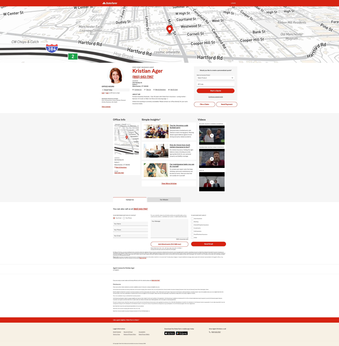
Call (103, 93)
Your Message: (156, 221)
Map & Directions (121, 167)
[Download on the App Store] (169, 333)
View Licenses (106, 106)
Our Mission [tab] (164, 199)
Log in (233, 3)
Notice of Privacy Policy (130, 334)
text (107, 93)
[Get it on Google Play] (182, 333)
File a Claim (204, 104)
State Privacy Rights (144, 334)
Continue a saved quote (215, 96)
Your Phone (129, 218)
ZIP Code (200, 84)
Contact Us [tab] (130, 200)
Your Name (117, 224)
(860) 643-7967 (142, 76)
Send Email (208, 244)
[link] (110, 3)
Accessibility (142, 332)
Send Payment (226, 104)
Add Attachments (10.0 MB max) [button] (169, 244)
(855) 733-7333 (142, 258)
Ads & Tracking (117, 332)
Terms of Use (116, 334)
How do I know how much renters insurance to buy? (180, 146)
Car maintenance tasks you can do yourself (182, 165)
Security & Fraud (128, 332)
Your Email (118, 218)
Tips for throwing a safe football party (179, 127)
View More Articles (169, 183)
